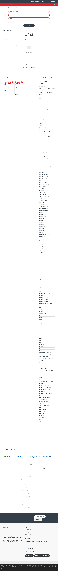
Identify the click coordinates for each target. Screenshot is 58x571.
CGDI (40, 427)
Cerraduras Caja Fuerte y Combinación (46, 109)
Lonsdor (40, 244)
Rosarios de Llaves (42, 313)
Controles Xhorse (42, 186)
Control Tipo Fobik (42, 178)
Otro (39, 222)
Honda (40, 315)
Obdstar (40, 144)
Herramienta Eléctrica (43, 299)
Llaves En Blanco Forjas (43, 368)
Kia (39, 327)
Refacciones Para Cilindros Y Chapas (45, 358)
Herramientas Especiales (43, 210)
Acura (40, 94)
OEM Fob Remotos (42, 192)
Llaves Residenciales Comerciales (45, 393)
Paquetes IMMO (42, 228)
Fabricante (41, 266)
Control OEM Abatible (43, 174)
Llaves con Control (42, 190)
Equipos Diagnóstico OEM (43, 234)
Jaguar (40, 323)
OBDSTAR (41, 246)
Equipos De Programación (43, 200)
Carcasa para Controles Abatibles (45, 168)
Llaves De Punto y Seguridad (44, 387)
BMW (40, 98)
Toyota (40, 340)
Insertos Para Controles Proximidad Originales (45, 376)
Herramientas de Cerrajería (44, 293)
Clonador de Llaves (42, 160)
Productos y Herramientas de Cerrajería (46, 364)
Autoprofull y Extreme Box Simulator (45, 154)
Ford (39, 289)
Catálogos (43, 1)
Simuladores (41, 254)
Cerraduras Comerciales (43, 104)
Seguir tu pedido (33, 1)
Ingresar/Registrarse (51, 1)
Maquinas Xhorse (42, 413)
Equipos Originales (42, 236)
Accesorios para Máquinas (43, 399)
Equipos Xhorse (41, 238)
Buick (40, 100)
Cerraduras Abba (42, 107)
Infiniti (40, 321)
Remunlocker (41, 252)
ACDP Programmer (42, 202)
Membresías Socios (42, 444)
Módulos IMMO (42, 216)
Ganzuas (40, 295)
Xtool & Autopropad (42, 152)
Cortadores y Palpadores (43, 405)
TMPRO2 (40, 283)
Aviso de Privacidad (28, 529)
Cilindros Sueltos (42, 117)
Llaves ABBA (41, 383)
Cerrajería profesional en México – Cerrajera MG (11, 1)
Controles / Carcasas (42, 127)
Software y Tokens (42, 423)
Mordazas (40, 415)
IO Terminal (41, 142)
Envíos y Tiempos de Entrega (30, 534)
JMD (39, 242)
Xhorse (40, 148)
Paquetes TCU (41, 230)
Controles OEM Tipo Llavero (44, 182)
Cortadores (41, 403)
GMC (40, 291)
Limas (40, 307)
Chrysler (40, 123)
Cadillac (40, 102)
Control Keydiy (41, 172)
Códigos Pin (41, 429)
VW (39, 441)
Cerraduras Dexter (42, 110)
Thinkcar (40, 258)
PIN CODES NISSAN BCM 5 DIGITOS (42, 555)
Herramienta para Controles (44, 301)
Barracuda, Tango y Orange (44, 156)
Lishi (39, 309)
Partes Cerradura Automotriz (44, 352)
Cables (40, 232)
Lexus (40, 331)
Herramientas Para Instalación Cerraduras (46, 303)
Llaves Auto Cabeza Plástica (44, 385)
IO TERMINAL (41, 431)
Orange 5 (40, 248)
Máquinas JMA (41, 407)
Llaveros (40, 90)
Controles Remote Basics (43, 184)
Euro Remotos (41, 188)
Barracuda (41, 271)
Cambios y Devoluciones (29, 532)
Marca (40, 338)
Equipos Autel (41, 198)
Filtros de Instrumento (43, 208)
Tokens (40, 437)
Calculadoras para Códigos (43, 158)
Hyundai (40, 317)
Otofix (40, 146)
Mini (39, 348)
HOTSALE (40, 419)
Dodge (40, 264)
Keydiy (40, 277)
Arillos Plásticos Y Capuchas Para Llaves (46, 88)
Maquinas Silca (41, 411)
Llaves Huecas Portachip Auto (44, 389)
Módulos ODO (41, 218)
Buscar (29, 25)
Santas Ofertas (41, 417)
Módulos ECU (41, 214)
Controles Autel (41, 180)
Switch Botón (41, 360)
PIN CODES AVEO (29, 555)
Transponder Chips (20, 81)
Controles (40, 129)
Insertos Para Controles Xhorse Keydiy (46, 381)
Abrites (40, 268)
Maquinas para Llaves (43, 409)
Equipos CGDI (41, 272)
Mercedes (40, 344)
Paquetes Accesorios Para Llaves (45, 92)
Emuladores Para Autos (43, 196)
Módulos (40, 212)
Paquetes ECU (41, 226)
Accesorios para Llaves (43, 86)
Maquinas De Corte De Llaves (44, 397)
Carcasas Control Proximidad (44, 170)
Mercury (40, 346)
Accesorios (41, 204)
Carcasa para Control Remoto (44, 166)
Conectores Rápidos (42, 206)
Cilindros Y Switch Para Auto (44, 356)
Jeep (39, 325)
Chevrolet (40, 119)
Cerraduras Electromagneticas (44, 115)
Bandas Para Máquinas (43, 401)
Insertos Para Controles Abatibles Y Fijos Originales (46, 371)
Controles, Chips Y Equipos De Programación (8, 82)
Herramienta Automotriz (43, 297)
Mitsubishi (40, 350)
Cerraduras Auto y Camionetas (44, 354)
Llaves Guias (41, 311)
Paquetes (40, 224)
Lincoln (40, 336)
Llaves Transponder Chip (43, 395)
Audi (16, 81)
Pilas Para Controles (42, 362)
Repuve (38, 1)
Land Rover (41, 329)
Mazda (40, 342)
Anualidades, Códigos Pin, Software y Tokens (45, 137)
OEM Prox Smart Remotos (43, 194)
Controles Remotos (42, 162)
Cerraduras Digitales (42, 113)
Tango (40, 256)
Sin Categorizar (41, 421)
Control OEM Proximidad (43, 176)
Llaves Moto (41, 391)
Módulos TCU (41, 220)
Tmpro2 (40, 435)
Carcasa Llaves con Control (44, 164)
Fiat (39, 287)
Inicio (4, 30)
